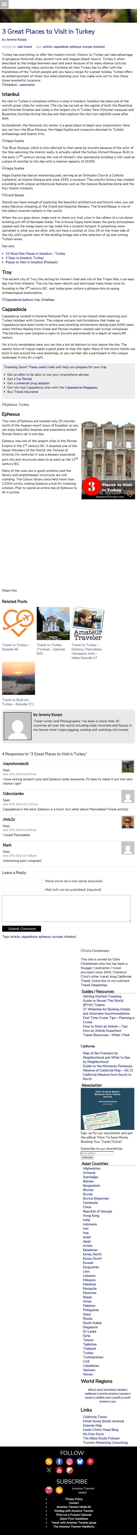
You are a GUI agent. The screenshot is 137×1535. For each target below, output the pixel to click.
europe (87, 47)
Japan (87, 1241)
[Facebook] (59, 1461)
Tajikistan (90, 1344)
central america (108, 1394)
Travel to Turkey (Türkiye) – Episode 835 (51, 649)
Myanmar (90, 1293)
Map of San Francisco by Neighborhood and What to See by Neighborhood (106, 1057)
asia (99, 1390)
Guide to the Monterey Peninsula (107, 1066)
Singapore (90, 1327)
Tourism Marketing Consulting (105, 1442)
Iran (85, 1228)
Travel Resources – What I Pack (106, 1035)
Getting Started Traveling (102, 996)
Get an (12, 374)
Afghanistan (91, 1168)
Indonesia (90, 1224)
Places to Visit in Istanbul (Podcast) (32, 262)
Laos (86, 1271)
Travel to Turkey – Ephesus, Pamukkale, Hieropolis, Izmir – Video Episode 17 (87, 651)
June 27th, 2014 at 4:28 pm (20, 856)
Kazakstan (90, 1250)
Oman (87, 1301)
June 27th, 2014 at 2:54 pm (20, 830)
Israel (87, 1237)
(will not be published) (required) (73, 890)
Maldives (89, 1284)
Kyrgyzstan (91, 1267)
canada (121, 1390)
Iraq (86, 1233)
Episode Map (92, 1425)
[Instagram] (69, 1461)
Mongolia (90, 1288)
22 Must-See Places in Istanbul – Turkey (35, 253)
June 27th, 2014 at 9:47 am (19, 774)
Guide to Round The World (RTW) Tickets (103, 1002)
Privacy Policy (74, 1499)
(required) (74, 881)
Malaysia (89, 1280)
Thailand (89, 1348)
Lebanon (89, 1276)
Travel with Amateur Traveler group (73, 1523)
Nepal (87, 1297)
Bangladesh (91, 1185)
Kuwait (88, 1263)
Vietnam (89, 1370)
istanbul (99, 47)
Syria (86, 1336)
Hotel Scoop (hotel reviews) (103, 1421)
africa (91, 1390)
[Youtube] (59, 1470)
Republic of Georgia (97, 1211)
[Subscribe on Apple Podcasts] (48, 1490)
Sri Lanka (89, 1331)
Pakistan (89, 1306)
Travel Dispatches (94, 985)
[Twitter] (48, 1470)
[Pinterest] (90, 1461)
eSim (21, 374)
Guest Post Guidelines (74, 1519)
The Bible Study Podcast (101, 1438)
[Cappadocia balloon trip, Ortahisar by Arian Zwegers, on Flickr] (28, 300)
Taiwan (88, 1340)
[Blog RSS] (48, 1461)
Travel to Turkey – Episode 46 (15, 647)
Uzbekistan (91, 1366)
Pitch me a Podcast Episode (74, 1515)
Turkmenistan (93, 1357)
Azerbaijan (90, 1177)
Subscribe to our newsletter (102, 1148)
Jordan (87, 1246)
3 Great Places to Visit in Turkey (48, 31)
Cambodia (90, 1203)
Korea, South (92, 1258)
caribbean (91, 1394)
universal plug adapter (33, 383)
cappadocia (60, 47)
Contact (74, 1503)
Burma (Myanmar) (96, 1198)
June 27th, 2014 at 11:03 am (20, 804)
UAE (86, 1361)
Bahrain (88, 1181)
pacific (117, 1398)
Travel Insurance (26, 392)
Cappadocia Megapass (81, 387)
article (47, 47)
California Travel (95, 1417)
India (86, 1220)
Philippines (91, 1310)
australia (109, 1390)
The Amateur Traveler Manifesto (73, 1527)
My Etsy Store (93, 1434)
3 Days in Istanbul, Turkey (25, 258)
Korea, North (92, 1254)
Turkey (88, 1353)
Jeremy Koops (16, 39)
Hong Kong (91, 1215)
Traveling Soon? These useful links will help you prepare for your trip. (55, 367)
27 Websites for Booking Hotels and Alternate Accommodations (106, 1011)
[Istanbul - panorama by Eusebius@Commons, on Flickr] (18, 85)
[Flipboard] (69, 1470)
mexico (89, 1398)
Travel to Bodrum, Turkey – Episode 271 (18, 702)
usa (113, 1401)
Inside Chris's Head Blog (100, 1430)
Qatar (87, 1314)
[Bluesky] (79, 1461)
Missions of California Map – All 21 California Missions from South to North (108, 1074)
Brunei (88, 1194)
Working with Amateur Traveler (73, 1511)
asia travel (25, 47)
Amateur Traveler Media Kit (74, 1507)
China (87, 1207)
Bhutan (88, 1190)
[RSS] (59, 1490)
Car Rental (24, 379)
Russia (87, 1318)
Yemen (88, 1374)
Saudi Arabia (92, 1323)
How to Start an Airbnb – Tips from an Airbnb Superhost (105, 1028)
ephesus (75, 47)
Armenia (89, 1173)
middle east (103, 1398)
